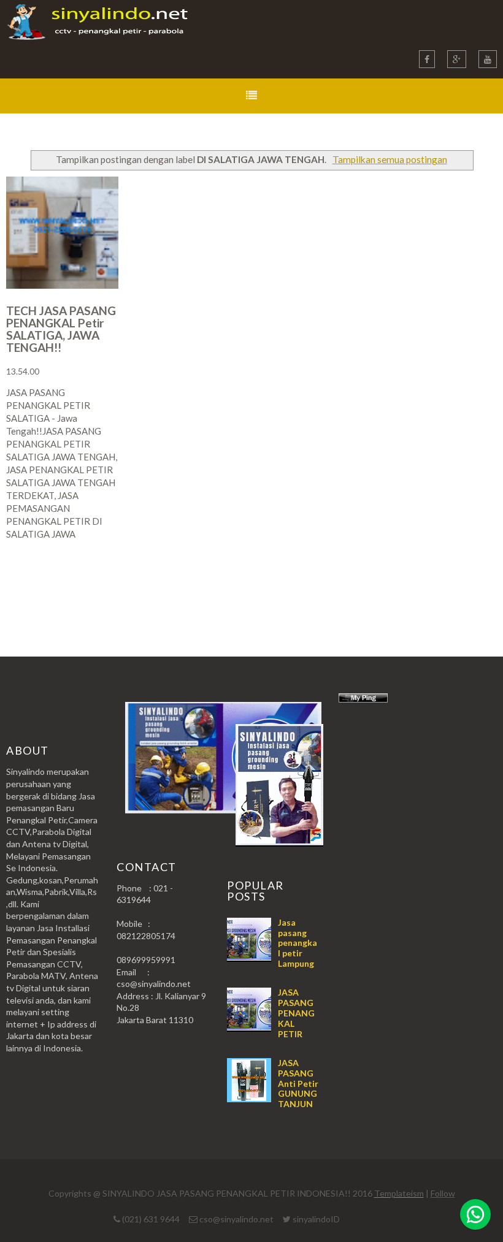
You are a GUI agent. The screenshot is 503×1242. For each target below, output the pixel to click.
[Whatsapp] (475, 1214)
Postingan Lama (434, 582)
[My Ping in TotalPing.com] (363, 699)
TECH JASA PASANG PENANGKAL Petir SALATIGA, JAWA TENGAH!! (61, 328)
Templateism (399, 1193)
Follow (443, 1193)
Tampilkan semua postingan (389, 159)
